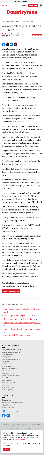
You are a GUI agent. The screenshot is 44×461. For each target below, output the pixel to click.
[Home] (6, 5)
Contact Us (5, 425)
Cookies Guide (19, 440)
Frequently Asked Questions (20, 425)
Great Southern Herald (8, 366)
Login (24, 5)
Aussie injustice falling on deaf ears (18, 315)
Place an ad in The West (24, 429)
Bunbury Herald (6, 357)
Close (6, 449)
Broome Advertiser (7, 354)
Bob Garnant (38, 35)
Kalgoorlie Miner (7, 371)
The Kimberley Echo (8, 373)
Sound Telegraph (7, 390)
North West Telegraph (8, 382)
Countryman (5, 361)
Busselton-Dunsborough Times (11, 359)
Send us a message (12, 411)
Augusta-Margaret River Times (11, 352)
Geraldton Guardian (7, 364)
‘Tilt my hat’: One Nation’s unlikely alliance (22, 323)
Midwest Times (6, 378)
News (18, 21)
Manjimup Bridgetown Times (10, 375)
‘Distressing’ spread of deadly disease (19, 319)
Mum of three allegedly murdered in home (21, 329)
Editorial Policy (36, 425)
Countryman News (8, 21)
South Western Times (8, 387)
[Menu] (3, 5)
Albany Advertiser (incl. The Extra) (12, 350)
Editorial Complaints (8, 429)
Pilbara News (5, 385)
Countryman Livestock (29, 21)
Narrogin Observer (7, 380)
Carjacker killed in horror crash (16, 335)
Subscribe (33, 5)
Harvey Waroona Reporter (9, 368)
